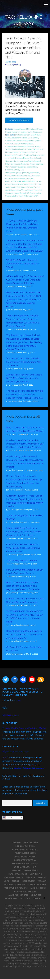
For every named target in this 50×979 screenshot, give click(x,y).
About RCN (36, 895)
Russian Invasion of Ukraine (15, 132)
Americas (30, 878)
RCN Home (16, 843)
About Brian (11, 899)
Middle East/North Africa (25, 871)
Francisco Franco (22, 158)
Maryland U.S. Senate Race (25, 864)
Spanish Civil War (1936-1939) (21, 187)
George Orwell (35, 158)
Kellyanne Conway (12, 170)
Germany (8, 161)
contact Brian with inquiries (29, 768)
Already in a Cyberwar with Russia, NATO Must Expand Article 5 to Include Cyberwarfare (24, 378)
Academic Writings (37, 885)
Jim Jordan (30, 164)
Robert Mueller (11, 184)
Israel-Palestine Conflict (25, 850)
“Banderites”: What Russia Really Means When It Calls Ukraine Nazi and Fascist (24, 362)
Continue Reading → (19, 120)
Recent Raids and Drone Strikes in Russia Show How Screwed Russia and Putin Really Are (24, 634)
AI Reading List (31, 843)
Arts (6, 881)
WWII (36, 196)
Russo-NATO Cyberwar (25, 857)
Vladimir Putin (17, 196)
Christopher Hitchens (19, 138)
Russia (20, 184)
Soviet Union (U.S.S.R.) (32, 184)
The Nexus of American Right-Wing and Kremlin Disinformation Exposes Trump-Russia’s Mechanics (24, 394)
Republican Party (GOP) (31, 181)
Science (15, 881)
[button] (46, 4)
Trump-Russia (32, 132)
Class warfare (33, 138)
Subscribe (40, 803)
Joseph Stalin (32, 167)
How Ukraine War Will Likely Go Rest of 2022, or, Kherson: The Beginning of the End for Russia (22, 586)
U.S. (40, 132)
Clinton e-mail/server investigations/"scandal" (23, 141)
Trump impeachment (29, 190)
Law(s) (7, 176)
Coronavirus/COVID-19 (25, 860)
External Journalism (14, 885)
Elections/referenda (13, 152)
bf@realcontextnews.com (15, 751)
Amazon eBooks (38, 888)
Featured (32, 129)
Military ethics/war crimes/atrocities (19, 178)
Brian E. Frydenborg (13, 65)
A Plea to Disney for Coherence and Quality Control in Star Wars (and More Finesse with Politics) (25, 280)
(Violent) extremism (22, 135)
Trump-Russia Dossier (25, 853)
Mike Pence (35, 176)
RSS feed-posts (10, 715)
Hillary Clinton (10, 164)
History (40, 129)
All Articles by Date (18, 895)
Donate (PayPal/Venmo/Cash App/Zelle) (24, 728)
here (18, 700)
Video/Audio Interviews (16, 888)
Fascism (25, 152)
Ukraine (8, 196)
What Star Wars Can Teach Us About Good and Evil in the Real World (22, 263)
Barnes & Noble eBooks (25, 892)
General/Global (21, 867)
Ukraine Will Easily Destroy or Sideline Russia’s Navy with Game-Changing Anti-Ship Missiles (24, 531)
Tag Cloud (25, 899)
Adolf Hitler (35, 135)
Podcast (42, 881)
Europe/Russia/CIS (21, 129)
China (7, 138)
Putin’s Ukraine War (25, 846)
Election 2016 (38, 149)
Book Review (28, 881)
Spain (7, 187)
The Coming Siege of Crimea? (21, 560)
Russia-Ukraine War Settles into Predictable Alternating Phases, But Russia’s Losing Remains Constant (24, 444)
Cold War (9, 144)
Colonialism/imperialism (23, 144)
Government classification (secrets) (27, 161)
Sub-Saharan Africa (13, 878)
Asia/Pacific (36, 874)
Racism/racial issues (13, 181)
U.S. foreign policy (34, 193)
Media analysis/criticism (20, 176)
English (9, 817)
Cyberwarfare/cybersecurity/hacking (19, 146)
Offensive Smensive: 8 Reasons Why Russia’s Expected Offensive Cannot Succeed (23, 548)
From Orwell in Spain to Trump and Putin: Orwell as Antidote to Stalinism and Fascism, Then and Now (23, 47)
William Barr (28, 196)
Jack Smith (21, 164)
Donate (36, 899)
